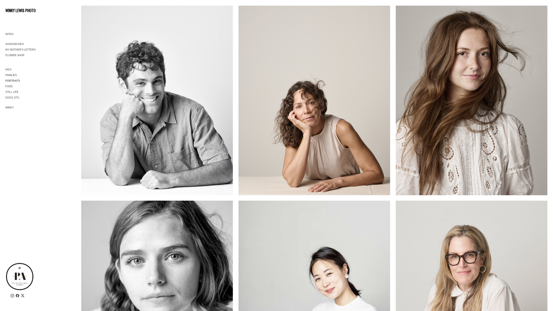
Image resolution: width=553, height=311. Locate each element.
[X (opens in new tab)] (22, 295)
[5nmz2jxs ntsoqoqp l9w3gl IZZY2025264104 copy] (472, 100)
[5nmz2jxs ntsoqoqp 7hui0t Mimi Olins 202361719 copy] (314, 100)
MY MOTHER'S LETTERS (20, 49)
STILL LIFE (11, 92)
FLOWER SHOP (14, 55)
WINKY (9, 107)
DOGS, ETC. (12, 97)
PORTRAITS (12, 80)
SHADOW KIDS (14, 44)
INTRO (9, 34)
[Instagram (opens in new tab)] (12, 295)
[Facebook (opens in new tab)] (17, 295)
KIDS (8, 69)
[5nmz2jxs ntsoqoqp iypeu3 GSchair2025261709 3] (157, 100)
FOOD (9, 86)
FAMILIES (11, 75)
